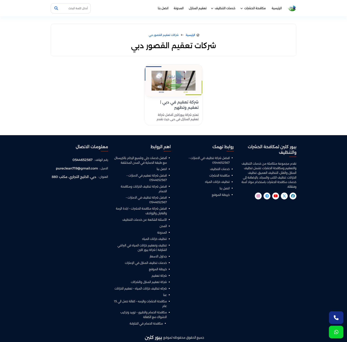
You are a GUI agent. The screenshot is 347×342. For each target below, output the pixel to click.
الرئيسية (277, 8)
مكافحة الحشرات (255, 8)
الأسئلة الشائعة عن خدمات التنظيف (144, 219)
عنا (165, 295)
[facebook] (293, 196)
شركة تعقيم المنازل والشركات (149, 282)
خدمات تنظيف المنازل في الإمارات (146, 263)
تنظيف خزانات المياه (217, 182)
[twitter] (284, 196)
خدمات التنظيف (225, 8)
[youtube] (275, 196)
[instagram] (258, 196)
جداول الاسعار (158, 256)
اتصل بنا (163, 8)
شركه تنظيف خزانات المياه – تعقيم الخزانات (141, 288)
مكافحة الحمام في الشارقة (146, 323)
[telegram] (267, 196)
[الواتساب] (336, 332)
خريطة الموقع (221, 195)
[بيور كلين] (292, 8)
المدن (163, 226)
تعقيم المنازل (198, 8)
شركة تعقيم (159, 275)
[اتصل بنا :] (336, 317)
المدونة (179, 8)
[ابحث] (56, 8)
